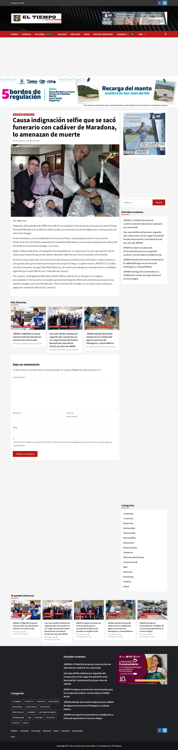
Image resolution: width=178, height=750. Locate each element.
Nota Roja (44, 34)
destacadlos (129, 537)
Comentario (19, 377)
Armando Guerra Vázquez (34, 343)
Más (141, 34)
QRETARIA (35, 141)
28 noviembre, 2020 (22, 141)
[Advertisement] (89, 57)
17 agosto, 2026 (92, 347)
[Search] (165, 34)
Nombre (17, 413)
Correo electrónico (72, 415)
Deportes (128, 523)
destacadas (129, 528)
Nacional (62, 34)
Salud (86, 34)
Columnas (125, 34)
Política (14, 34)
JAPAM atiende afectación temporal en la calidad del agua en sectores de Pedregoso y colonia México (100, 338)
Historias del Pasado (103, 34)
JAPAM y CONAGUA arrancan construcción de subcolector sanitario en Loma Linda (27, 336)
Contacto (128, 518)
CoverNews (102, 746)
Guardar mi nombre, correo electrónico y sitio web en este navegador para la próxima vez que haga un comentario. (62, 444)
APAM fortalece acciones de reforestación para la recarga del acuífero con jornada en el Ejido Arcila (142, 251)
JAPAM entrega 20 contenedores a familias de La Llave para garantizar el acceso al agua (142, 275)
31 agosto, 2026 (19, 343)
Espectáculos (130, 547)
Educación (75, 34)
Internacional (29, 114)
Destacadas (18, 114)
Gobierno (26, 34)
